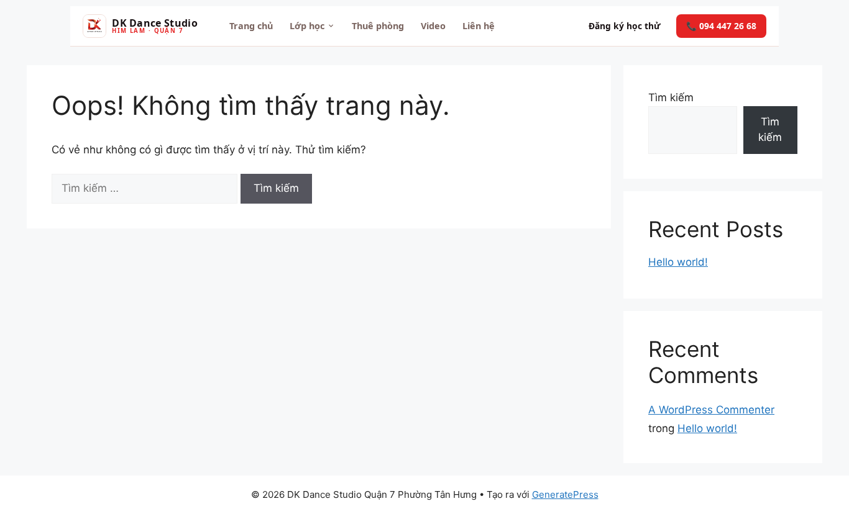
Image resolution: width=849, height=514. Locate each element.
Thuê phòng (378, 26)
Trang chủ (251, 26)
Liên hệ (478, 26)
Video (433, 26)
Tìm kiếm (671, 97)
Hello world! (678, 262)
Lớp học (307, 26)
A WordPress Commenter (711, 410)
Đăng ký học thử (624, 26)
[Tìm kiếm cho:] (146, 188)
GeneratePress (565, 494)
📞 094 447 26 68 (721, 26)
